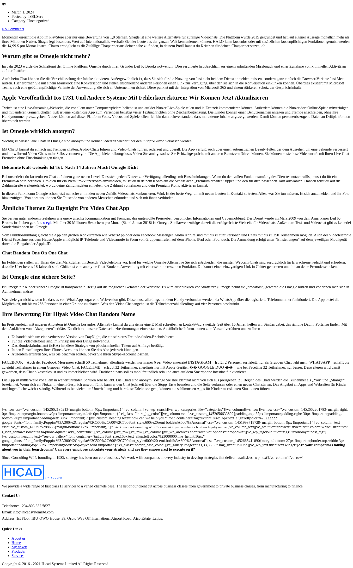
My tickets (19, 547)
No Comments (13, 29)
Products (18, 551)
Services (18, 556)
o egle (47, 223)
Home (16, 543)
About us (18, 538)
